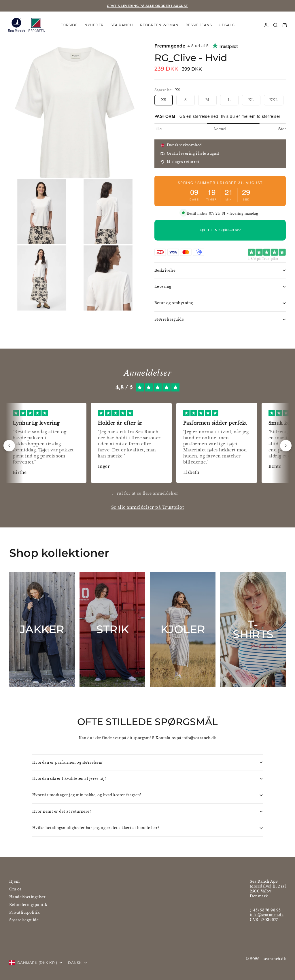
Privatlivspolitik (24, 912)
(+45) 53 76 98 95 (265, 910)
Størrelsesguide (24, 920)
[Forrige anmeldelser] (9, 445)
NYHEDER (93, 25)
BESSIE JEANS (199, 25)
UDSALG (227, 25)
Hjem (14, 881)
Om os (15, 889)
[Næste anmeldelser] (286, 445)
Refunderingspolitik (28, 905)
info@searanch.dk (199, 738)
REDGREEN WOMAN (159, 25)
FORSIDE (68, 25)
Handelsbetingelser (27, 897)
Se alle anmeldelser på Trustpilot (147, 507)
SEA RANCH (122, 25)
